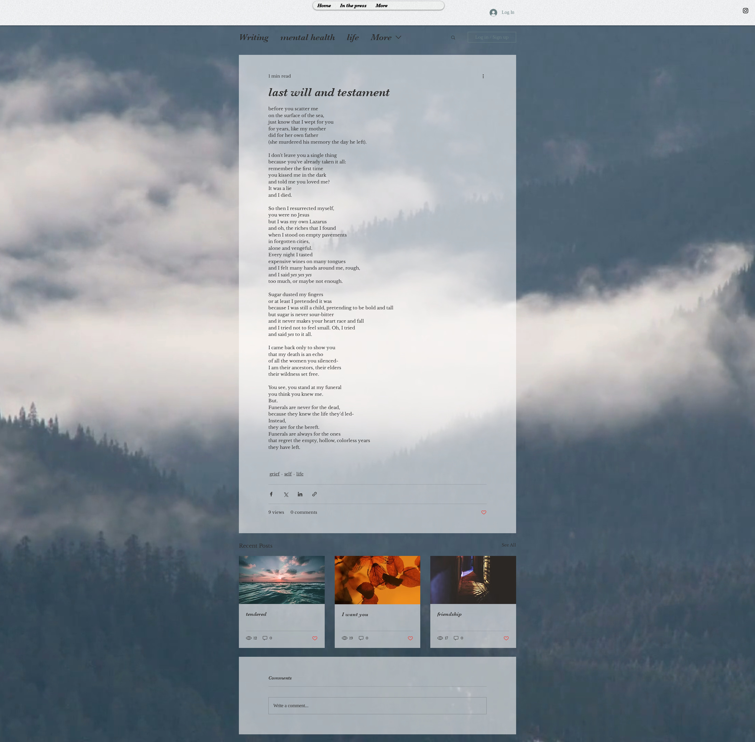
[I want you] (378, 580)
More (381, 37)
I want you (355, 614)
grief (275, 474)
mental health (307, 37)
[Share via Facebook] (271, 494)
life (353, 37)
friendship (449, 614)
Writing (254, 37)
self (288, 474)
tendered (256, 614)
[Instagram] (745, 10)
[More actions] (483, 76)
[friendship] (473, 580)
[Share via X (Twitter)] (285, 494)
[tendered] (282, 580)
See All (509, 545)
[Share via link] (314, 494)
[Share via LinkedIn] (300, 494)
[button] (453, 37)
